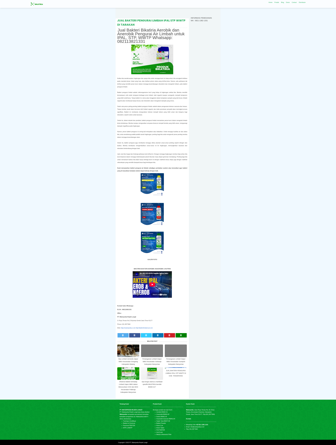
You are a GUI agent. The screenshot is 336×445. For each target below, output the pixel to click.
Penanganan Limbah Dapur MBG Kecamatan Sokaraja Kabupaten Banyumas (152, 361)
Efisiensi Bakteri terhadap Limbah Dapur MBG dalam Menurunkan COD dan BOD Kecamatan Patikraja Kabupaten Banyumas (128, 387)
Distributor (302, 2)
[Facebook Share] (135, 335)
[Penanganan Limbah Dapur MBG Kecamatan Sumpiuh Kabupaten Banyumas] (176, 350)
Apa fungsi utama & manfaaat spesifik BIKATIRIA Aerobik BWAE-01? (152, 384)
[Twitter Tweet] (123, 335)
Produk (276, 2)
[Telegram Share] (146, 335)
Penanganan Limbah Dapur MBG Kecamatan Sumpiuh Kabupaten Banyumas (175, 361)
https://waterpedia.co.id (128, 328)
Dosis (288, 2)
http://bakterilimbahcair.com (144, 328)
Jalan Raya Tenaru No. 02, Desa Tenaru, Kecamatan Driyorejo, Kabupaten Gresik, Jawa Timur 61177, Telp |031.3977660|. (200, 412)
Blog (282, 2)
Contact (294, 2)
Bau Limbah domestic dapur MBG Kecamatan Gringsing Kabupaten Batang (128, 361)
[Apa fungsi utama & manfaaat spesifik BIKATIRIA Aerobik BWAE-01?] (152, 373)
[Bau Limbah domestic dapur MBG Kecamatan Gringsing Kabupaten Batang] (128, 350)
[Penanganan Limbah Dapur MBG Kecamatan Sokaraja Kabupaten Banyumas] (152, 350)
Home (270, 2)
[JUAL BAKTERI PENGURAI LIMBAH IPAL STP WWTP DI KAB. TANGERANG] (176, 368)
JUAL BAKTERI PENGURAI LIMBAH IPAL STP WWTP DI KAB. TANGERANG (176, 373)
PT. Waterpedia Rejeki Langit (138, 442)
